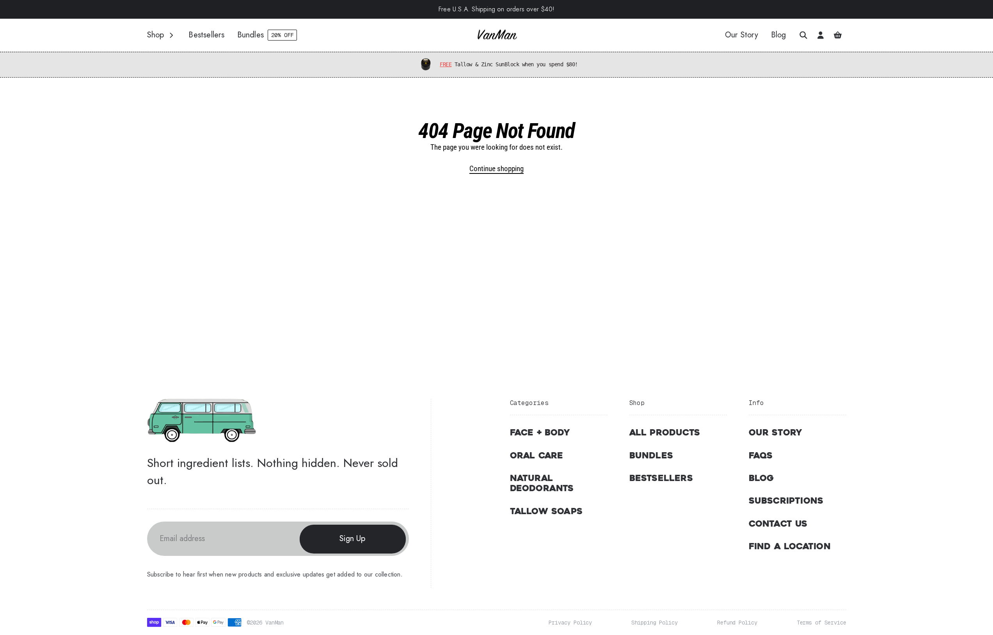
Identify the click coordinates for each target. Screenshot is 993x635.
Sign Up (352, 538)
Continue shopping (496, 168)
